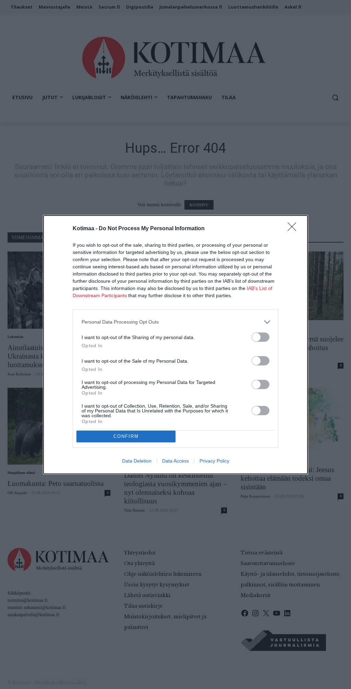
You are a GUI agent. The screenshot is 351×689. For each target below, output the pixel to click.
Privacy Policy (214, 461)
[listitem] (175, 322)
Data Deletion (137, 461)
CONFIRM (126, 436)
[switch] (260, 337)
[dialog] (175, 344)
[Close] (294, 228)
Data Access (175, 461)
